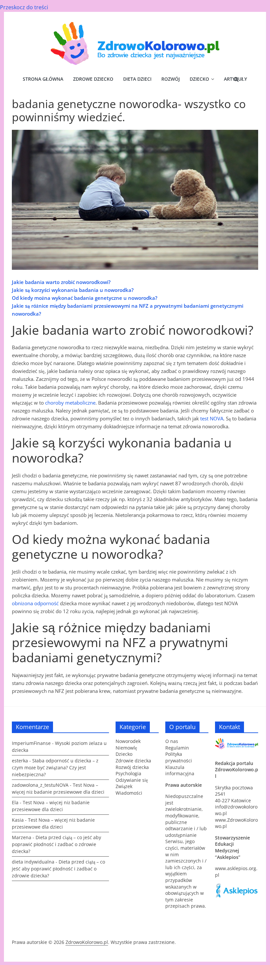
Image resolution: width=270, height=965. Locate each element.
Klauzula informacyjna (179, 770)
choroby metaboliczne (70, 402)
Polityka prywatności (178, 757)
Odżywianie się (132, 780)
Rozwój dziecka (132, 767)
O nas (171, 741)
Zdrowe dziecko (93, 79)
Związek (124, 786)
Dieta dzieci (137, 79)
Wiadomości (129, 793)
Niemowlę (126, 748)
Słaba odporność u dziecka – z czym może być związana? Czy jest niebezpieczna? (55, 767)
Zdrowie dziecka (133, 760)
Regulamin (177, 748)
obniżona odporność (35, 603)
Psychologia (128, 773)
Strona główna (43, 79)
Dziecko (199, 79)
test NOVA (211, 418)
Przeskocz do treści (24, 7)
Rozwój (170, 79)
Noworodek (128, 741)
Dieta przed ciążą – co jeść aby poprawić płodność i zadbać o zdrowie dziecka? (56, 844)
